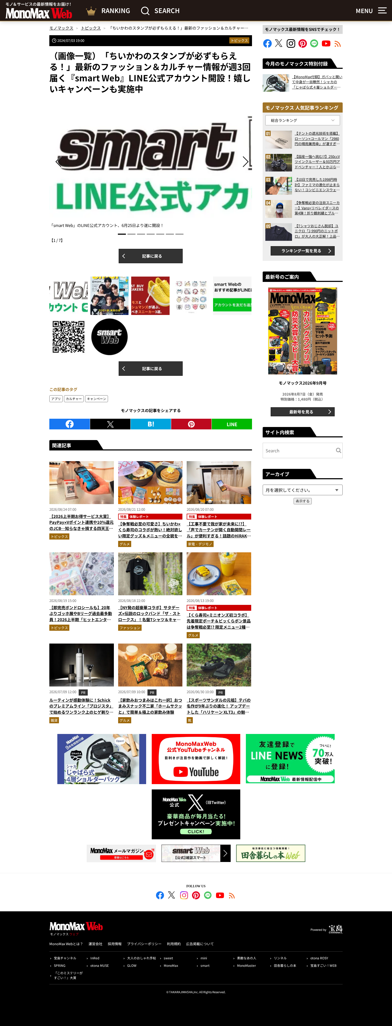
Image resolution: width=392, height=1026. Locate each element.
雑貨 (54, 720)
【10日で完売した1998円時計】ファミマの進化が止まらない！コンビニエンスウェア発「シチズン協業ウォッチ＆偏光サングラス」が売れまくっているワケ (317, 185)
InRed (94, 958)
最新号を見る (301, 411)
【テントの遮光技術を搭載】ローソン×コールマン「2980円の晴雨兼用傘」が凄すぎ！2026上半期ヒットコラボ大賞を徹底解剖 (317, 138)
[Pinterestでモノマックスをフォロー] (302, 46)
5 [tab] (160, 234)
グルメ (124, 543)
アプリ (56, 398)
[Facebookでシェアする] (69, 424)
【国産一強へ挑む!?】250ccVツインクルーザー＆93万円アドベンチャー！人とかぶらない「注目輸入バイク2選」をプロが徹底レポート (317, 162)
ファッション (129, 627)
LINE (232, 424)
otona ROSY (319, 958)
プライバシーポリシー (144, 943)
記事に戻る (152, 256)
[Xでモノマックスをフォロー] (279, 46)
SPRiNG (59, 965)
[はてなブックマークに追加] (151, 424)
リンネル (280, 958)
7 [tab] (179, 234)
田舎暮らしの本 (285, 965)
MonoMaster (246, 965)
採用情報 (115, 943)
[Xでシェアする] (110, 424)
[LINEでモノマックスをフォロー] (314, 46)
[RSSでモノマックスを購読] (232, 896)
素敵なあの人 (246, 958)
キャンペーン (96, 398)
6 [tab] (170, 234)
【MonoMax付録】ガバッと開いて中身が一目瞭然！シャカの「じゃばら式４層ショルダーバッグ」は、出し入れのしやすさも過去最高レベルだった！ (317, 82)
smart (205, 965)
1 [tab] (122, 234)
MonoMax (171, 965)
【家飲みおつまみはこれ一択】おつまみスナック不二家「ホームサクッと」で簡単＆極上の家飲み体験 (150, 706)
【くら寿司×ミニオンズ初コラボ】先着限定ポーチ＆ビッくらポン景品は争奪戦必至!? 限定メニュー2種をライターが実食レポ (219, 624)
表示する (303, 501)
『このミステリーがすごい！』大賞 (68, 975)
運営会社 (95, 943)
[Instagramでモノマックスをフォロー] (291, 46)
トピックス (239, 40)
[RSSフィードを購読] (338, 46)
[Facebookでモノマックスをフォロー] (267, 46)
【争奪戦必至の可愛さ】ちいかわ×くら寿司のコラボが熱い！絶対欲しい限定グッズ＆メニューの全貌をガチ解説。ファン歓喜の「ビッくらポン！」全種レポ (150, 535)
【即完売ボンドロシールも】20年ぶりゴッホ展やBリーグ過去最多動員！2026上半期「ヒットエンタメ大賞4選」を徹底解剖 (80, 616)
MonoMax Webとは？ (66, 943)
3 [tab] (141, 234)
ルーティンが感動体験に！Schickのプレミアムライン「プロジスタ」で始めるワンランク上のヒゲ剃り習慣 (81, 709)
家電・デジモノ (200, 543)
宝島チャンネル (65, 958)
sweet (168, 958)
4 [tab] (151, 234)
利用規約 (174, 943)
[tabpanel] (150, 164)
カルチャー (74, 398)
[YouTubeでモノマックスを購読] (326, 46)
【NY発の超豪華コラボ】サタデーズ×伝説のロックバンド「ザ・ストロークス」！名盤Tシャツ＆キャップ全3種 (149, 616)
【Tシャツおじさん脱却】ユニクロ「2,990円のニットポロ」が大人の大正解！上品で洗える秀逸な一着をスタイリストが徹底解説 (317, 231)
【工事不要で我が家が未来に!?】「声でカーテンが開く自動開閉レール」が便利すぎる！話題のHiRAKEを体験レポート (219, 533)
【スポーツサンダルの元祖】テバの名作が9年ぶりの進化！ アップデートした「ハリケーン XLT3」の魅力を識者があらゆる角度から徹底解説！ (219, 712)
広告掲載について (200, 943)
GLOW (132, 965)
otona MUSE (99, 965)
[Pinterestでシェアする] (191, 424)
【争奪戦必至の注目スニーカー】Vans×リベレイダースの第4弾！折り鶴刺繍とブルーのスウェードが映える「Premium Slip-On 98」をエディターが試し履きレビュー (317, 208)
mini (204, 958)
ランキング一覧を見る (301, 250)
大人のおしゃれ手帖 (141, 958)
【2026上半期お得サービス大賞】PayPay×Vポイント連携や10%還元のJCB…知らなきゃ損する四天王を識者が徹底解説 (81, 525)
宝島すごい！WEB (323, 965)
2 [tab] (131, 234)
